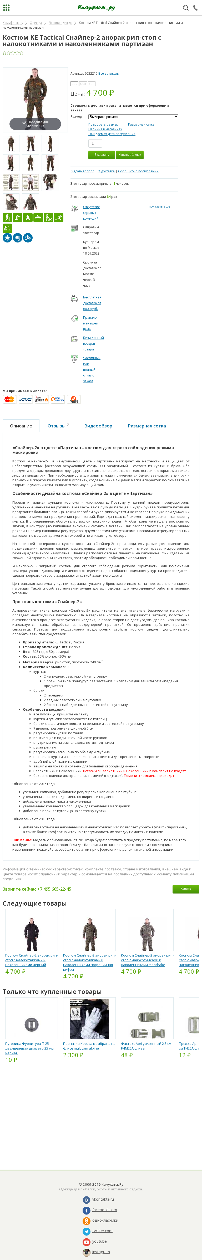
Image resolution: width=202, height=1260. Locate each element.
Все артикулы (108, 73)
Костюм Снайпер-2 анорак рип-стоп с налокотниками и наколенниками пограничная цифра (89, 962)
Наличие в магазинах (105, 129)
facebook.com (104, 1209)
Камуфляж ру (13, 22)
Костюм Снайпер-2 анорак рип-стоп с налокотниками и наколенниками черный (31, 960)
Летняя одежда (60, 22)
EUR (91, 84)
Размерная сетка (141, 124)
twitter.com (102, 1230)
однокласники (105, 1220)
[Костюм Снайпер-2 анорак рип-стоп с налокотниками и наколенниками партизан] (11, 143)
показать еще (159, 206)
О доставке (106, 171)
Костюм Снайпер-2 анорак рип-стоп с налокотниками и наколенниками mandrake (147, 960)
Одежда (36, 22)
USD (83, 84)
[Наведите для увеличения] (35, 99)
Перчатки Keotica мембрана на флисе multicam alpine (89, 1046)
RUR (74, 84)
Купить (186, 888)
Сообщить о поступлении (138, 171)
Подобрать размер (103, 124)
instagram (101, 1251)
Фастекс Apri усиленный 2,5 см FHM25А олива (146, 1046)
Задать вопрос (82, 171)
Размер (76, 116)
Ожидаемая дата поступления (111, 134)
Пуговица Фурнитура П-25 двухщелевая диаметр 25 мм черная (29, 1048)
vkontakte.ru (103, 1199)
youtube (99, 1241)
